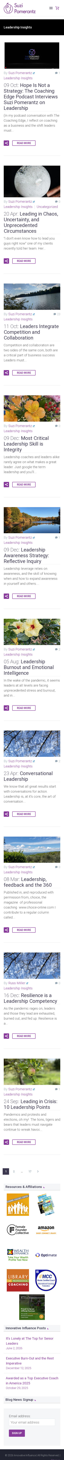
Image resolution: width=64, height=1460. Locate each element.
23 (58, 314)
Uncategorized (47, 207)
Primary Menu (51, 8)
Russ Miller (16, 983)
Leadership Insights (18, 78)
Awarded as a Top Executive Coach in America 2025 (32, 1380)
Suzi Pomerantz (20, 73)
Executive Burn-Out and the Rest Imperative (30, 1360)
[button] (6, 143)
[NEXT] (38, 1171)
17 (29, 1171)
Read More (24, 143)
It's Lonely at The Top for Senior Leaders (30, 1341)
